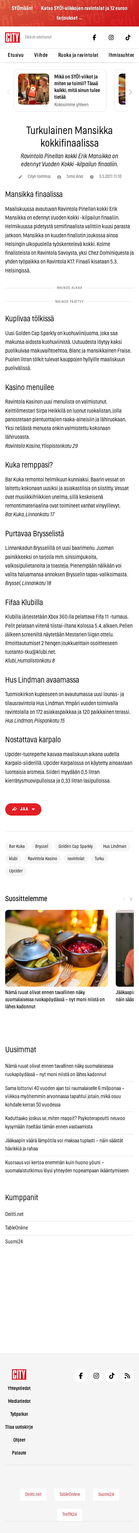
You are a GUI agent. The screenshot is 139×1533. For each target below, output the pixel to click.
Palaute (19, 1453)
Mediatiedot (19, 1401)
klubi (13, 859)
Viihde (41, 55)
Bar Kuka (17, 846)
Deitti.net (14, 1214)
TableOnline (16, 1227)
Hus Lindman (114, 846)
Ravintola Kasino (42, 859)
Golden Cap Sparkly (76, 846)
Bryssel (41, 846)
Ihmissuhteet (122, 55)
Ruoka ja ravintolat (78, 55)
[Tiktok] (128, 37)
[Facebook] (94, 37)
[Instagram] (111, 37)
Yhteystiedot (19, 1388)
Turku (99, 859)
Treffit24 (69, 1514)
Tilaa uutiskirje (19, 1427)
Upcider (16, 871)
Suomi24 (14, 1241)
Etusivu (16, 55)
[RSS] (127, 1375)
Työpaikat (19, 1414)
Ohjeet (19, 1440)
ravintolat (76, 859)
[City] (19, 1374)
